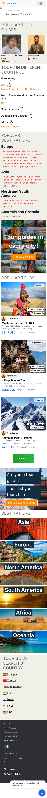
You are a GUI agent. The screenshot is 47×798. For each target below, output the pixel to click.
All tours (23, 458)
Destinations (9, 762)
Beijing (27, 176)
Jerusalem (7, 182)
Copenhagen (24, 166)
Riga (14, 163)
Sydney (6, 216)
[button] (41, 792)
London (6, 154)
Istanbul (33, 182)
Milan (23, 151)
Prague (16, 151)
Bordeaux (23, 160)
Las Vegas (34, 200)
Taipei (5, 186)
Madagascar (15, 126)
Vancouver (8, 206)
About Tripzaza (10, 728)
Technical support (11, 732)
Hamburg (37, 163)
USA (3, 103)
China (11, 89)
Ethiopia (5, 126)
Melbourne (16, 216)
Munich (30, 154)
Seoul (29, 179)
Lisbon (13, 157)
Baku (23, 179)
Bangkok (24, 182)
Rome (30, 151)
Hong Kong (8, 179)
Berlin (23, 154)
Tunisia (11, 680)
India (16, 89)
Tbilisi (17, 179)
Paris (36, 151)
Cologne (7, 163)
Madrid (38, 154)
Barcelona (7, 151)
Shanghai (35, 176)
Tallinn (33, 160)
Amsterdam (23, 157)
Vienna (6, 157)
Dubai (16, 182)
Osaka (13, 176)
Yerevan (37, 179)
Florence (14, 160)
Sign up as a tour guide (21, 502)
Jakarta (13, 186)
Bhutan (4, 89)
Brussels (34, 157)
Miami (16, 203)
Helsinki (34, 166)
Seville (13, 166)
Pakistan (35, 89)
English (9, 774)
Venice (6, 160)
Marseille (15, 154)
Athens (6, 166)
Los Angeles (8, 200)
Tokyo (5, 176)
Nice (29, 163)
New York (7, 203)
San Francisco (22, 200)
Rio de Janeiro (27, 203)
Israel (22, 89)
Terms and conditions (12, 736)
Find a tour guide (23, 256)
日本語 (21, 774)
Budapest (21, 163)
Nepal (28, 89)
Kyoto (19, 176)
